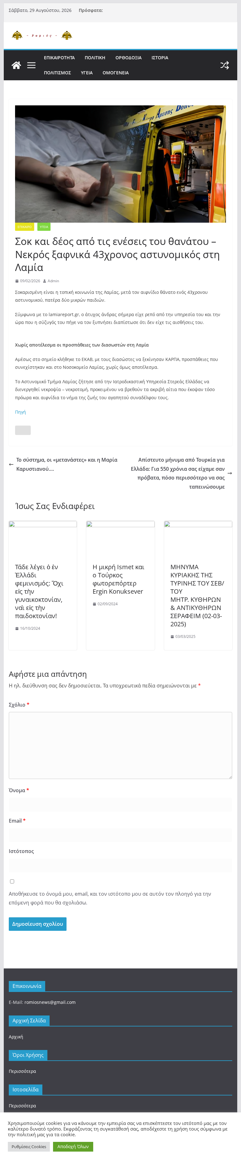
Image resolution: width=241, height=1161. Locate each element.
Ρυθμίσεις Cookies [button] (29, 1146)
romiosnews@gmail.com (50, 1002)
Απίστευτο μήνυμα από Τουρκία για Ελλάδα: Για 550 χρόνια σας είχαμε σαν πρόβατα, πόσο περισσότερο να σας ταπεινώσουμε (178, 473)
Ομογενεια (116, 73)
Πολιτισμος (57, 73)
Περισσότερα (22, 1071)
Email (17, 820)
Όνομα (19, 790)
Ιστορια (160, 58)
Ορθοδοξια (128, 58)
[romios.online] (16, 65)
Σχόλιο (19, 704)
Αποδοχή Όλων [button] (73, 1146)
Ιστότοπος (21, 851)
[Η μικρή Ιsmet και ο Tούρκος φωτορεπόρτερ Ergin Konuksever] (120, 525)
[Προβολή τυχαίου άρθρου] (224, 65)
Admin (53, 281)
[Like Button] (23, 430)
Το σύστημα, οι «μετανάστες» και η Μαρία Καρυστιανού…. (66, 464)
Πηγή (20, 412)
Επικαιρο (25, 227)
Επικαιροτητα (59, 58)
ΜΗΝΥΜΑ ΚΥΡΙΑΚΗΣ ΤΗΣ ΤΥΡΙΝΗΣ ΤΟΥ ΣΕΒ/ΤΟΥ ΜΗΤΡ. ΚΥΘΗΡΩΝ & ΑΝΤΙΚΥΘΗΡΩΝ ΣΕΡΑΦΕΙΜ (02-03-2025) (197, 595)
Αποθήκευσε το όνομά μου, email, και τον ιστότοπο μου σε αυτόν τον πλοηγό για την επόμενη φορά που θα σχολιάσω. (110, 898)
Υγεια (87, 73)
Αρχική (16, 1037)
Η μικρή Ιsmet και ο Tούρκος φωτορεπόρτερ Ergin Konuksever (118, 579)
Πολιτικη (95, 58)
